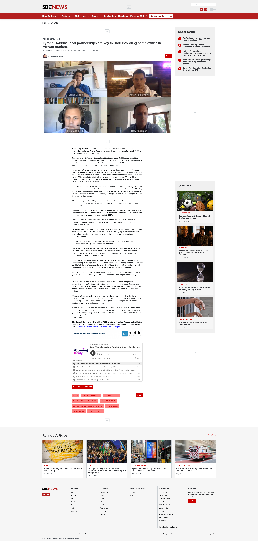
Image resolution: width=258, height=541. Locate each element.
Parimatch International (85, 401)
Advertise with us (124, 534)
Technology (104, 508)
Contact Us (82, 534)
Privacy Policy (211, 534)
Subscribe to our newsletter (82, 386)
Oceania (74, 511)
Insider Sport (163, 511)
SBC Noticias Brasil (165, 505)
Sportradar (78, 411)
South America (76, 505)
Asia (72, 498)
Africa (73, 508)
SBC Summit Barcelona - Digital (87, 406)
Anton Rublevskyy (91, 396)
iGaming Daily (110, 16)
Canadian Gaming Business (168, 527)
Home (45, 22)
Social (102, 514)
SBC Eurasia (163, 517)
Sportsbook (104, 492)
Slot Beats (162, 520)
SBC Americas (164, 492)
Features (66, 16)
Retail (102, 495)
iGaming (103, 498)
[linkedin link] (201, 9)
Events (95, 16)
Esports (103, 511)
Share (168, 56)
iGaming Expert (164, 495)
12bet (75, 396)
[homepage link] (54, 7)
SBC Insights (81, 16)
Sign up (192, 500)
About (44, 534)
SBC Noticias (163, 502)
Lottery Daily (163, 508)
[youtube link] (205, 9)
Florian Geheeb (111, 396)
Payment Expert (164, 498)
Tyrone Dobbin (95, 411)
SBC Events (163, 524)
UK (72, 492)
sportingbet (112, 406)
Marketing (104, 502)
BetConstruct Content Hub (161, 16)
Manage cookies (168, 534)
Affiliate (103, 505)
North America (76, 502)
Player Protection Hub (166, 514)
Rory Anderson (108, 401)
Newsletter (123, 16)
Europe (73, 495)
